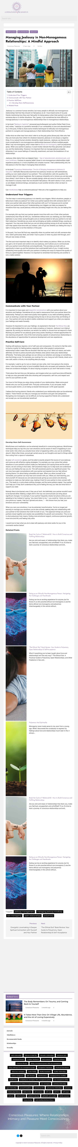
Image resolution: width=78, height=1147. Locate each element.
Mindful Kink (13, 1079)
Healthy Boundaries (45, 1071)
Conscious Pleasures (13, 46)
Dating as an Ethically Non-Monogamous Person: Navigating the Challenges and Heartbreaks (49, 594)
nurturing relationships (59, 1084)
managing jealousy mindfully (49, 912)
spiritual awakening (33, 1096)
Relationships (23, 32)
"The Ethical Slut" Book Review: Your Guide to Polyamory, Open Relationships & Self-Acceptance (49, 648)
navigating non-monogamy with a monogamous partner (35, 1079)
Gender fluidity (32, 1071)
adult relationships (16, 1055)
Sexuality (33, 32)
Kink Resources (42, 1075)
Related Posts (13, 105)
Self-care (48, 1092)
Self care (10, 1096)
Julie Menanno (31, 1075)
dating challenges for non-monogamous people (22, 1067)
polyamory (48, 916)
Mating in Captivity (21, 124)
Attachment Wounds (18, 1059)
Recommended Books (14, 1039)
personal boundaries (25, 1088)
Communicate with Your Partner (20, 98)
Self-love (56, 1092)
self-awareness (16, 460)
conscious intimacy (59, 1059)
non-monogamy (14, 916)
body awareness (46, 1059)
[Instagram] (21, 1135)
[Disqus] (39, 964)
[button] (57, 7)
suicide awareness (64, 1096)
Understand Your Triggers (17, 95)
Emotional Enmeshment (62, 1067)
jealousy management (24, 912)
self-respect (66, 1092)
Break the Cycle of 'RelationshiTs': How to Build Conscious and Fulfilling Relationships (50, 535)
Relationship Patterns (14, 1092)
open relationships (33, 916)
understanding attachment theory (44, 1100)
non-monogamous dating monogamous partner (24, 1084)
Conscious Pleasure (22, 1063)
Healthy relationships (60, 1071)
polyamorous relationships (54, 1088)
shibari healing (21, 1096)
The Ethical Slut (61, 326)
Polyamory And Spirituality (38, 722)
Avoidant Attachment (33, 1059)
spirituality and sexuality (49, 1096)
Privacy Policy (58, 1143)
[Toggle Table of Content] (68, 92)
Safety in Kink (27, 1092)
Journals (10, 1031)
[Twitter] (18, 1135)
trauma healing (28, 1100)
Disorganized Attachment (45, 1067)
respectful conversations (37, 310)
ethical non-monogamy (48, 145)
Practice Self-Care (15, 100)
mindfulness (13, 190)
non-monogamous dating (61, 1079)
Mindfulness (11, 32)
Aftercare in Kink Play (31, 1055)
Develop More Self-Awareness (23, 103)
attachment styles (62, 1055)
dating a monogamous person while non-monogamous (46, 1063)
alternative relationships (47, 1055)
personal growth (39, 1088)
